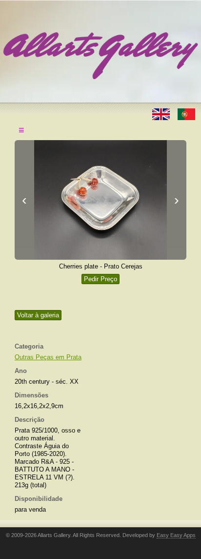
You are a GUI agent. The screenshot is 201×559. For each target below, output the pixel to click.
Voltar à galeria (38, 315)
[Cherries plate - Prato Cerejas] (100, 200)
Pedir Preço (100, 279)
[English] (162, 113)
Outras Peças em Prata (48, 357)
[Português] (186, 113)
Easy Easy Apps (176, 535)
